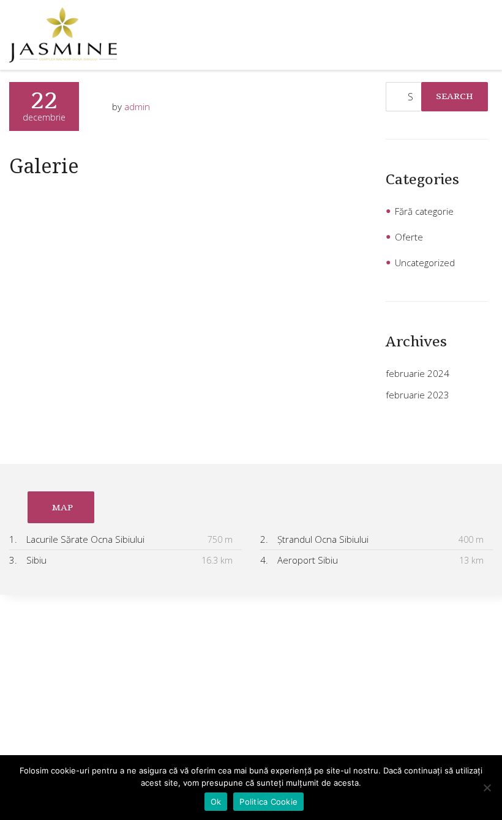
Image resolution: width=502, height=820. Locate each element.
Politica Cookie (268, 802)
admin (137, 106)
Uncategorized (425, 262)
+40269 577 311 (330, 653)
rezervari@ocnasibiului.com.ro (342, 680)
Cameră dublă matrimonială (66, 660)
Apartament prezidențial (59, 709)
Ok (216, 802)
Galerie (44, 165)
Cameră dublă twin (48, 685)
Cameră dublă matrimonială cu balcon (87, 636)
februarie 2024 (417, 373)
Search (454, 96)
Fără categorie (424, 211)
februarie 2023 (417, 395)
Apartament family (47, 734)
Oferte (409, 237)
